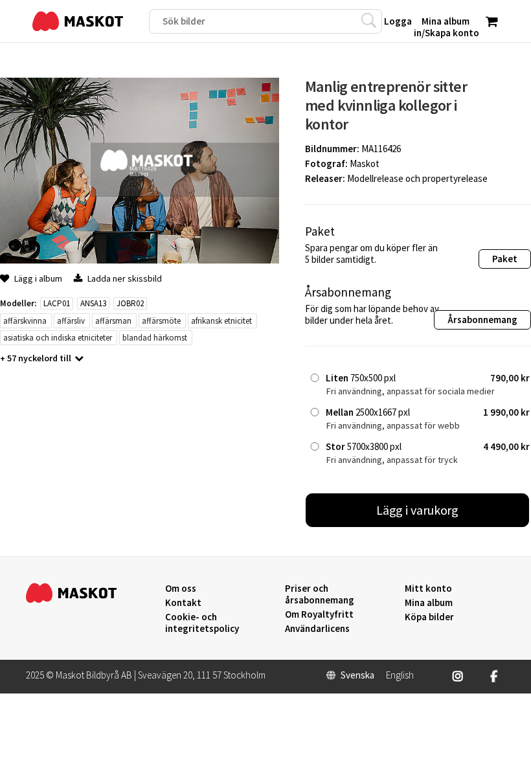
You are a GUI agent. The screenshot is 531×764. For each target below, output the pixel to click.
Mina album (429, 603)
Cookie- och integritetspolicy (202, 623)
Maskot (364, 163)
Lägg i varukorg (417, 510)
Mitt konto (428, 588)
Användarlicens (317, 629)
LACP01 (56, 303)
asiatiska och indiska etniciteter (57, 337)
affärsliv (71, 320)
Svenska (357, 675)
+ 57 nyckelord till (35, 358)
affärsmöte (161, 320)
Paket (504, 259)
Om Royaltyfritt (319, 614)
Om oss (180, 588)
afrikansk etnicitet (221, 320)
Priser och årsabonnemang (319, 594)
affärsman (113, 320)
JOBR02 (130, 303)
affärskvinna (25, 320)
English (400, 675)
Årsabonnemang (482, 319)
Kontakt (183, 603)
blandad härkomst (154, 337)
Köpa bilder (429, 617)
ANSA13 (93, 303)
